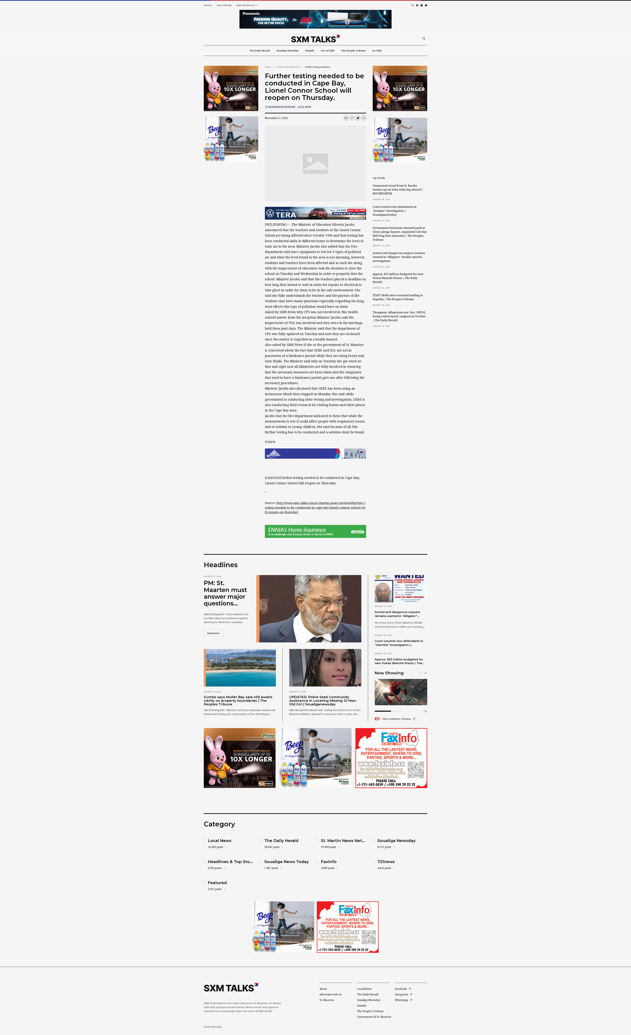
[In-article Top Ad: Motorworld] (315, 213)
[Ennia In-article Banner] (315, 531)
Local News (304, 107)
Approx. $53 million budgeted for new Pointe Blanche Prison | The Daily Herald (398, 278)
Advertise (208, 5)
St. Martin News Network (288, 67)
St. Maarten (326, 1000)
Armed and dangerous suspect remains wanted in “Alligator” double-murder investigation (399, 257)
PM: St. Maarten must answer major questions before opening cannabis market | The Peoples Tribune (225, 593)
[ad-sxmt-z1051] (231, 139)
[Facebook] (417, 5)
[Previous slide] (420, 673)
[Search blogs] (412, 5)
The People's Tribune (370, 1011)
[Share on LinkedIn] (364, 118)
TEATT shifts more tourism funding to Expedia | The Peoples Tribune (398, 297)
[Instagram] (421, 5)
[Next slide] (425, 673)
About (323, 989)
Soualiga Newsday (288, 50)
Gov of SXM (327, 50)
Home (268, 67)
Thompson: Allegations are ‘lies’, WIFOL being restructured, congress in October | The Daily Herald (399, 316)
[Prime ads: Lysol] (231, 88)
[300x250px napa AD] (391, 758)
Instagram (401, 994)
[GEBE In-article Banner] (315, 453)
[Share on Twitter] (358, 118)
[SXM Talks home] (315, 38)
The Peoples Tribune (353, 50)
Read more (215, 633)
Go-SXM (377, 50)
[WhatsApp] (426, 5)
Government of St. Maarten (374, 1017)
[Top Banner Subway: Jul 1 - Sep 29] (315, 19)
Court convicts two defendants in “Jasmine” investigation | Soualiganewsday (395, 211)
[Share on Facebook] (352, 118)
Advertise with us (330, 994)
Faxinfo (309, 50)
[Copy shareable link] (346, 118)
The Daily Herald (259, 50)
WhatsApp (401, 1000)
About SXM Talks (224, 5)
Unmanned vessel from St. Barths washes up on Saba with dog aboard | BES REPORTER (398, 189)
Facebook (401, 989)
